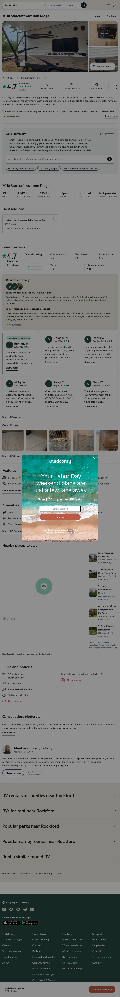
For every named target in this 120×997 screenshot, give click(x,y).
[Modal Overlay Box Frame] (60, 498)
